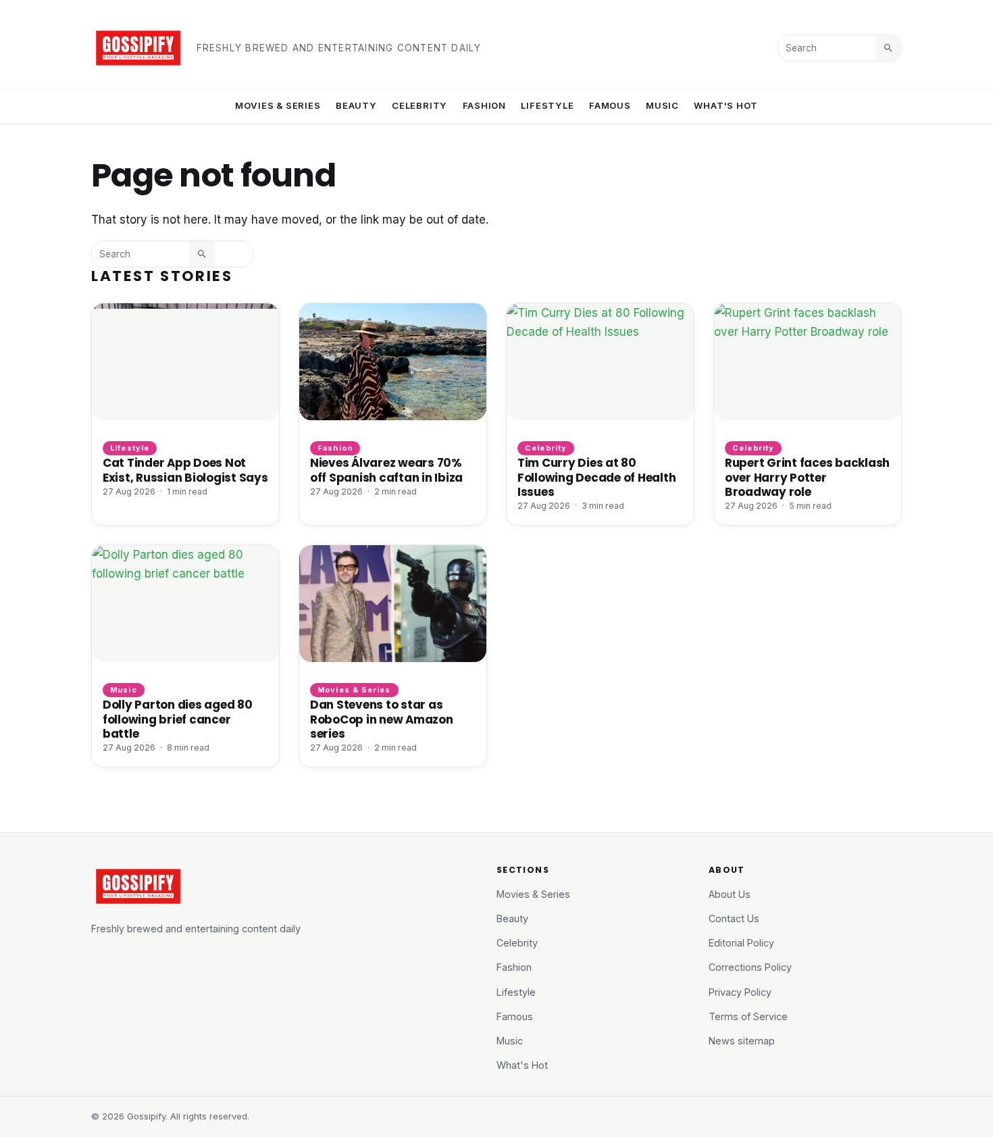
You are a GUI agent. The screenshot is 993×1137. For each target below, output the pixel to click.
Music (662, 105)
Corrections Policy (750, 967)
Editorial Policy (741, 943)
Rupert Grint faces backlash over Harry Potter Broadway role (807, 477)
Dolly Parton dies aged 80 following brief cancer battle (178, 719)
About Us (729, 894)
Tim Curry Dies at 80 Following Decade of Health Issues (596, 477)
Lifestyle (547, 105)
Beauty (356, 105)
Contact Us (734, 918)
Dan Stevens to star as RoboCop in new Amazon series (381, 719)
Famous (610, 105)
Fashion (485, 105)
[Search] (888, 48)
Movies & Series (278, 105)
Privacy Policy (740, 992)
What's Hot (726, 105)
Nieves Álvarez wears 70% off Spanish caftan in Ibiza (386, 470)
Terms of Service (748, 1016)
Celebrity (419, 105)
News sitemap (742, 1040)
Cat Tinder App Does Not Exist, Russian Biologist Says (185, 470)
